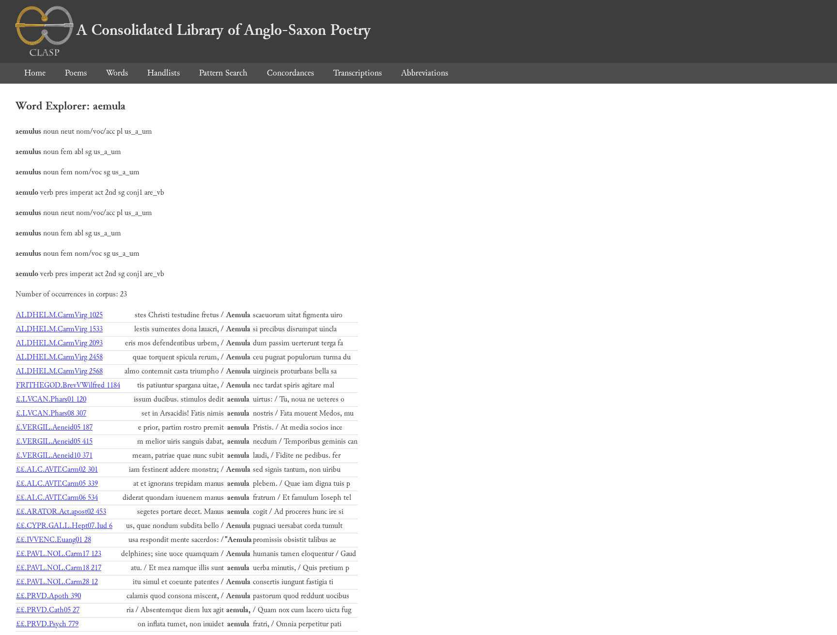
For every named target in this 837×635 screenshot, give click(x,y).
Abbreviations (424, 73)
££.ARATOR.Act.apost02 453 (61, 511)
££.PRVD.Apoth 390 (48, 596)
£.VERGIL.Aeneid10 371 (54, 455)
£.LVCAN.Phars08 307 (51, 413)
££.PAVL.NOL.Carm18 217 (58, 567)
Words (117, 73)
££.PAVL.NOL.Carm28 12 (57, 582)
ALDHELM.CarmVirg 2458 (59, 357)
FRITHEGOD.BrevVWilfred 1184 (68, 385)
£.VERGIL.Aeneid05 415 (54, 441)
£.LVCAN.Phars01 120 (51, 399)
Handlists (163, 73)
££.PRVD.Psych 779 (47, 624)
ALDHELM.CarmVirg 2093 (59, 343)
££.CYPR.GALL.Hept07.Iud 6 (64, 525)
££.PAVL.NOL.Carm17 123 (58, 553)
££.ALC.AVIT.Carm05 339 (57, 483)
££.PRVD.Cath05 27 (47, 610)
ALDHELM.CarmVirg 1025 (59, 315)
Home (35, 73)
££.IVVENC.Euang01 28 (53, 539)
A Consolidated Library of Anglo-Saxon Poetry (224, 30)
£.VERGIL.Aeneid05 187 (54, 427)
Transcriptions (357, 73)
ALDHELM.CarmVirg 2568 (59, 371)
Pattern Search (223, 73)
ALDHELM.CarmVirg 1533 (59, 329)
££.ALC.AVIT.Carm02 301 (57, 469)
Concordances (290, 73)
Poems (76, 73)
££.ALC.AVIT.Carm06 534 (57, 497)
